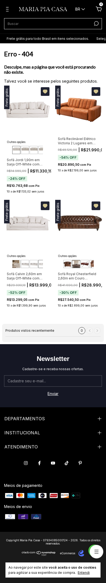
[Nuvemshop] (39, 554)
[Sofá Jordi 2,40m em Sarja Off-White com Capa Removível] (42, 150)
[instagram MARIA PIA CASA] (26, 463)
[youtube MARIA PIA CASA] (53, 463)
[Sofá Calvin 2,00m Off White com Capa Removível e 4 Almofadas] (16, 264)
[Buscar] (96, 23)
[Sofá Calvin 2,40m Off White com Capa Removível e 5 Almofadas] (34, 264)
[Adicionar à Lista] (45, 91)
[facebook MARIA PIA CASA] (39, 463)
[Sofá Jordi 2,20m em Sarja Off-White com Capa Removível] (34, 150)
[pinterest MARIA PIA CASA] (80, 463)
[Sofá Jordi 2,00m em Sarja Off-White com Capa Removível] (25, 150)
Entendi (84, 573)
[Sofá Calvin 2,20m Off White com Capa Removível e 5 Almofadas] (25, 264)
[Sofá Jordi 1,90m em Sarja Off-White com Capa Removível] (16, 150)
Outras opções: (16, 142)
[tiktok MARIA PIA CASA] (66, 463)
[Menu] (8, 10)
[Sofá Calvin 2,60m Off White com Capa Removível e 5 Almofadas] (42, 264)
